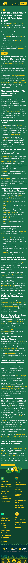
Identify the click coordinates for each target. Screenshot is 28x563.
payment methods (10, 353)
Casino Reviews (5, 494)
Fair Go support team (9, 386)
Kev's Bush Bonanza (20, 484)
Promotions (18, 482)
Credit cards (4, 525)
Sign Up (23, 3)
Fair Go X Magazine (6, 498)
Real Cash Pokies (19, 507)
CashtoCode (4, 533)
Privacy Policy (18, 525)
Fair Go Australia (5, 501)
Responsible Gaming (20, 522)
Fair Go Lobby (4, 481)
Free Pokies (18, 510)
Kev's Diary (4, 489)
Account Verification (6, 486)
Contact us (18, 527)
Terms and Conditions (21, 520)
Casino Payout (19, 505)
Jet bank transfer (5, 530)
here (19, 35)
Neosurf (3, 523)
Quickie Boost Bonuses (18, 495)
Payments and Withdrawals (5, 517)
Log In (15, 3)
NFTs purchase (5, 537)
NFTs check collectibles (4, 540)
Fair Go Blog (4, 496)
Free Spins (18, 489)
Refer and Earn (5, 491)
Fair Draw (17, 487)
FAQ (16, 517)
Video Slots (18, 503)
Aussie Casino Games (21, 498)
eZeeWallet (4, 528)
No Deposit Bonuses (20, 492)
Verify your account (6, 535)
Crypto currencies (5, 520)
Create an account (6, 484)
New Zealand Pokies (20, 500)
